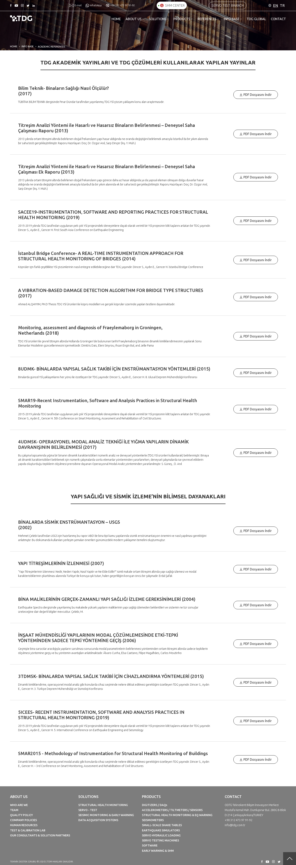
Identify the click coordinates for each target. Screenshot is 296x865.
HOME (116, 19)
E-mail (78, 5)
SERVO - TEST (87, 810)
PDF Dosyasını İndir (257, 94)
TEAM (14, 810)
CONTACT (278, 19)
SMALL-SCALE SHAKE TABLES (162, 825)
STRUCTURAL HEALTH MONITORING (103, 805)
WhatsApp (96, 5)
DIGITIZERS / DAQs (154, 805)
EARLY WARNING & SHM (158, 850)
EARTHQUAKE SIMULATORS (161, 830)
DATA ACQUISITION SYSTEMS (98, 820)
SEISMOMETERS (153, 820)
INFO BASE (231, 19)
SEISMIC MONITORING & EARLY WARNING (106, 815)
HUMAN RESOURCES (23, 825)
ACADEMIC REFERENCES (51, 46)
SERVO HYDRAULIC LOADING (161, 835)
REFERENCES (207, 19)
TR (282, 5)
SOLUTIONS (157, 19)
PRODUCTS (182, 19)
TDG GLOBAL (256, 19)
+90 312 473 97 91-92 (122, 5)
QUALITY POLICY (21, 815)
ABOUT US (134, 19)
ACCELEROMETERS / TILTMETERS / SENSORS (172, 810)
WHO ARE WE (19, 805)
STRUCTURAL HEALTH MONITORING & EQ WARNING (177, 815)
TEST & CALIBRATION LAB (27, 830)
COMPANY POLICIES (23, 820)
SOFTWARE (149, 845)
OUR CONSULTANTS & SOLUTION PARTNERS (40, 835)
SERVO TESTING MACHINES (160, 840)
